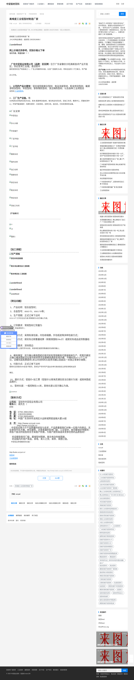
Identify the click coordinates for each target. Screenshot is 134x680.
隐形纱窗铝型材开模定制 (108, 600)
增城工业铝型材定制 (106, 519)
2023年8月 (102, 286)
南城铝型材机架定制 (106, 512)
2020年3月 (102, 436)
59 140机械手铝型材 (106, 474)
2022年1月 (102, 354)
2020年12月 (102, 402)
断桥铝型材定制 (105, 533)
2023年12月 (102, 271)
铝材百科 (101, 462)
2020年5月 (102, 429)
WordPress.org (103, 627)
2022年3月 (102, 346)
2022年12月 (102, 312)
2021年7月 (102, 376)
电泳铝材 (113, 565)
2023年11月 (102, 275)
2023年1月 (102, 309)
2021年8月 (102, 372)
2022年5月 (102, 339)
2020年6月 (102, 425)
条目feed (101, 619)
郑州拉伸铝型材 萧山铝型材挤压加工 (111, 111)
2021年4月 (102, 387)
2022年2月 (102, 350)
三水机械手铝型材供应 (107, 478)
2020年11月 (102, 406)
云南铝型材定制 (105, 481)
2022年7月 (102, 331)
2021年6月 (102, 380)
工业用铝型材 (104, 190)
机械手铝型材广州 (105, 550)
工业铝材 (40, 4)
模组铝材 (113, 557)
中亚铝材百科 (12, 4)
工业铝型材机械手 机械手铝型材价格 (112, 143)
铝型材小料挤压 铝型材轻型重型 (111, 256)
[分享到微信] (82, 23)
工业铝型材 (19, 91)
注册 (122, 4)
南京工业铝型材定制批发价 (108, 509)
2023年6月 (102, 294)
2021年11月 (102, 361)
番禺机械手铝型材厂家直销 (108, 569)
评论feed (101, 623)
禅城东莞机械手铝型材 (107, 576)
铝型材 (11, 455)
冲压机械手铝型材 (105, 502)
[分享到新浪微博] (79, 23)
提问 (17, 520)
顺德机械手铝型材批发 (107, 603)
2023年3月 (102, 305)
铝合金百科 (102, 459)
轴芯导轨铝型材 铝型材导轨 (109, 170)
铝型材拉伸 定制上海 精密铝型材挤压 (111, 101)
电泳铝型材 (103, 565)
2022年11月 (102, 316)
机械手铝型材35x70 (106, 539)
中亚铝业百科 (15, 673)
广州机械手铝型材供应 (107, 529)
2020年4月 (102, 432)
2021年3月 (102, 391)
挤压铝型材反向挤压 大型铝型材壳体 (112, 236)
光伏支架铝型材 (105, 498)
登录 (117, 4)
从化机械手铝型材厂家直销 (108, 488)
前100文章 (11, 520)
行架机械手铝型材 (105, 579)
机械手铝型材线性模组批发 (108, 553)
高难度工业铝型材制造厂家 (24, 486)
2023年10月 (102, 279)
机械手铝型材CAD (105, 543)
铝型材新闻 (99, 4)
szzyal (15, 23)
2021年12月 (102, 357)
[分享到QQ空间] (89, 23)
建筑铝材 (51, 4)
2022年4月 (102, 342)
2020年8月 (102, 417)
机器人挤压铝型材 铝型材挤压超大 (112, 216)
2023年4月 (102, 301)
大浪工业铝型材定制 (106, 522)
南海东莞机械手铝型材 (107, 515)
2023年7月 (102, 290)
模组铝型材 (103, 557)
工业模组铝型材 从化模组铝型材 (111, 253)
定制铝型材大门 (105, 526)
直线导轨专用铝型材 (106, 572)
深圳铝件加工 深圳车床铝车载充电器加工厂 (111, 560)
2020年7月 (102, 421)
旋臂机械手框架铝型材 (107, 536)
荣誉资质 (60, 4)
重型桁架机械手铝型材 (107, 589)
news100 (27, 673)
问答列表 (23, 520)
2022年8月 (102, 327)
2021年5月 (102, 384)
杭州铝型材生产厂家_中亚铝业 (109, 139)
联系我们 (88, 4)
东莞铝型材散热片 (106, 260)
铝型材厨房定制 (105, 593)
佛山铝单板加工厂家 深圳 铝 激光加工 (112, 495)
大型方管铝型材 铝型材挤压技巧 (109, 212)
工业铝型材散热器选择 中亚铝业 (111, 250)
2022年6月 (102, 335)
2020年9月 (102, 414)
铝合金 (42, 14)
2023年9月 (102, 282)
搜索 (122, 14)
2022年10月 (102, 320)
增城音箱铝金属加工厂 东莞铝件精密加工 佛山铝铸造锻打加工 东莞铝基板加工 (112, 148)
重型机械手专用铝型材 (115, 586)
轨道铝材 (102, 586)
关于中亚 (69, 4)
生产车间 (79, 4)
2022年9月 (102, 324)
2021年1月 (102, 399)
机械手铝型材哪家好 (106, 546)
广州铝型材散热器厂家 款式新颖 (111, 187)
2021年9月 (102, 369)
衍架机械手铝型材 (105, 582)
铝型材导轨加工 (118, 593)
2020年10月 (102, 410)
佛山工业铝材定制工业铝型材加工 (111, 491)
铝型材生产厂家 (21, 14)
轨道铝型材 (118, 582)
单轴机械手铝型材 (105, 505)
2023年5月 (102, 297)
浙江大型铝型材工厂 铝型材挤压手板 (111, 97)
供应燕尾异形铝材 (106, 178)
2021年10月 (102, 365)
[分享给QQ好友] (86, 23)
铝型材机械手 (104, 596)
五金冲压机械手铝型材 (107, 484)
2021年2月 (102, 395)
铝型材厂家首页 (28, 4)
